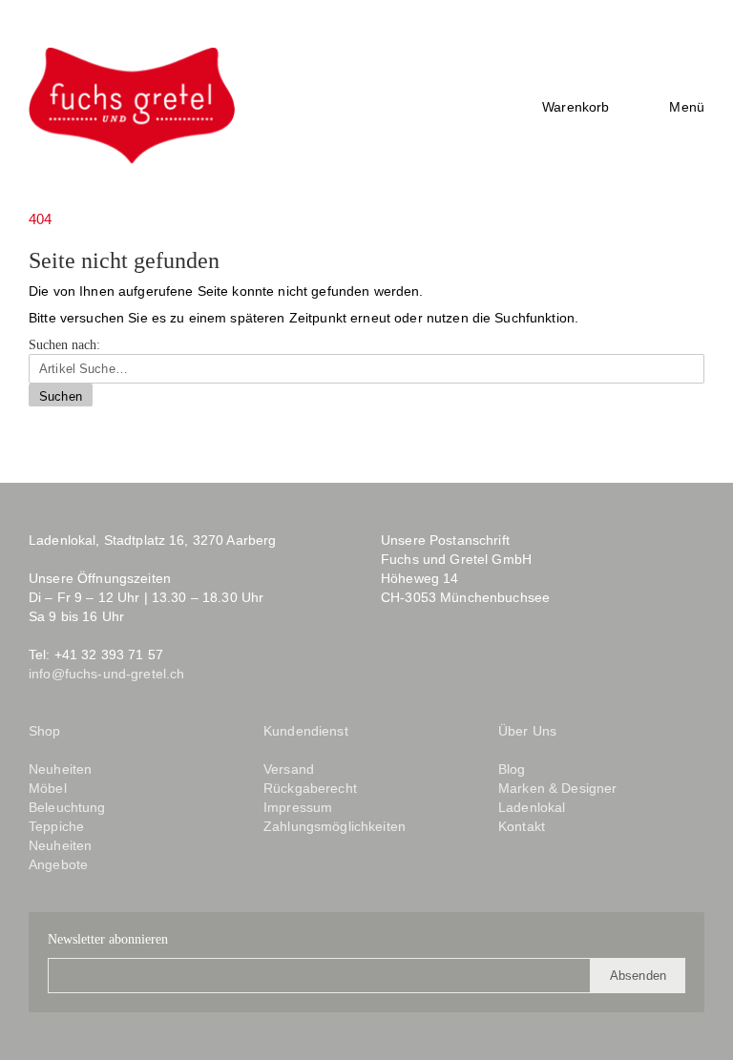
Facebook (394, 668)
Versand (288, 769)
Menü (686, 106)
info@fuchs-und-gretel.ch (106, 673)
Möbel (48, 788)
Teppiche (56, 826)
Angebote (58, 864)
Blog (479, 668)
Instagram (432, 668)
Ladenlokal (531, 807)
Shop (45, 730)
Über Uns (527, 730)
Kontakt (521, 826)
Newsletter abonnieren (108, 939)
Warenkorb (575, 106)
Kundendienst (305, 730)
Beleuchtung (67, 807)
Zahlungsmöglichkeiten (334, 826)
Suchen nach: (64, 345)
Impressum (297, 807)
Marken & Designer (557, 788)
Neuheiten (60, 769)
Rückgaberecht (310, 788)
